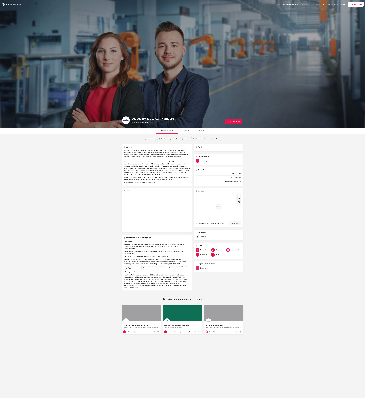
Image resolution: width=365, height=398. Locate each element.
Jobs (201, 131)
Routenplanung (235, 223)
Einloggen (328, 4)
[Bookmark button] (157, 331)
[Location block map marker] (219, 207)
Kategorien (304, 4)
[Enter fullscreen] (239, 202)
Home (278, 4)
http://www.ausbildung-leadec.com (144, 182)
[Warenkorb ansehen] (344, 4)
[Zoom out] (239, 198)
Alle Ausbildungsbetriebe (290, 4)
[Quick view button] (154, 331)
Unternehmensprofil (167, 131)
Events (186, 131)
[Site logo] (11, 4)
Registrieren (338, 4)
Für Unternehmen (357, 4)
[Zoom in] (239, 195)
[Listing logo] (126, 120)
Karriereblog (316, 4)
